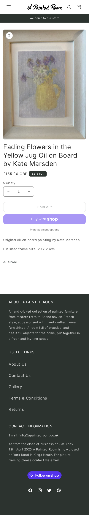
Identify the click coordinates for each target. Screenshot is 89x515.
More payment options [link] (44, 229)
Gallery (15, 386)
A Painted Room (37, 511)
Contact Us (20, 375)
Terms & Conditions (28, 398)
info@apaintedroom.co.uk (39, 435)
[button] (8, 7)
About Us (18, 364)
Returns (16, 409)
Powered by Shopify (60, 511)
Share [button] (12, 262)
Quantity (9, 183)
